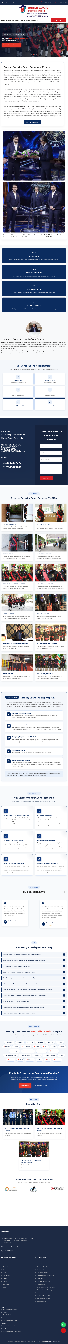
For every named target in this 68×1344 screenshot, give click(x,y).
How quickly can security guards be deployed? (33, 1001)
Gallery (5, 1278)
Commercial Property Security (14, 584)
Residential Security (55, 89)
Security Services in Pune (10, 1320)
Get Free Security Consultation (11, 45)
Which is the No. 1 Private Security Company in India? (32, 1161)
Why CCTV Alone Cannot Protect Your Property (49, 1129)
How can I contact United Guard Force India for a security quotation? (33, 1007)
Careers (5, 1281)
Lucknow (39, 109)
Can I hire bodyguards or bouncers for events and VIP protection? (33, 978)
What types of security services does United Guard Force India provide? (33, 960)
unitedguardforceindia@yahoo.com (14, 1246)
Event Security (24, 92)
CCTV (30, 729)
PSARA (15, 369)
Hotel (5, 92)
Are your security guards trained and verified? (33, 966)
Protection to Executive (43, 1298)
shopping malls (45, 115)
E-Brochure (58, 20)
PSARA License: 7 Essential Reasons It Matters (17, 1129)
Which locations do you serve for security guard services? (33, 983)
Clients (28, 20)
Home (3, 20)
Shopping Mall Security (45, 584)
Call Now (25, 1085)
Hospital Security (43, 614)
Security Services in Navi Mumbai (12, 1331)
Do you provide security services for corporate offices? (33, 972)
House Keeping (41, 1301)
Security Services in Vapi (10, 1309)
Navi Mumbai (24, 109)
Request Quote (41, 1085)
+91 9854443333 (62, 2)
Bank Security (44, 89)
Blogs (4, 1287)
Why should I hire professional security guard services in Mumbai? (33, 954)
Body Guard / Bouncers (45, 674)
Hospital (11, 92)
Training (22, 20)
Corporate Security (33, 89)
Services (15, 20)
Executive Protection (35, 92)
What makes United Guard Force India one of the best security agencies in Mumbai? (33, 989)
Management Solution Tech (52, 1341)
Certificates (6, 1275)
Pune (34, 109)
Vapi (46, 109)
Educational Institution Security (15, 644)
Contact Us (34, 20)
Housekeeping (56, 92)
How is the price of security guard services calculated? (33, 1013)
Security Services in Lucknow (11, 1315)
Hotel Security (8, 614)
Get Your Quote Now (32, 122)
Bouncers (45, 92)
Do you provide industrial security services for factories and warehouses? (33, 995)
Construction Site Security (47, 644)
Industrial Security (21, 89)
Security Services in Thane (10, 1325)
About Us (8, 20)
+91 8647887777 (48, 2)
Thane (30, 109)
